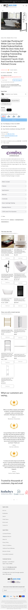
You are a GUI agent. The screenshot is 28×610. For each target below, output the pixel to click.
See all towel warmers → (7, 313)
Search (4, 516)
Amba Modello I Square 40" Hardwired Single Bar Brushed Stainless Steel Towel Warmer (20, 355)
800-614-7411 (11, 134)
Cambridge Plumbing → (19, 219)
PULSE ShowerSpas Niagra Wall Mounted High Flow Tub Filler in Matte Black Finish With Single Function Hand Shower (7, 276)
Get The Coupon (17, 80)
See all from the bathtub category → (9, 233)
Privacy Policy (6, 542)
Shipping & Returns (7, 536)
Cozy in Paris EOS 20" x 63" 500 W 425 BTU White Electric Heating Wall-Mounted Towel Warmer (7, 380)
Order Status (5, 519)
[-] (3, 116)
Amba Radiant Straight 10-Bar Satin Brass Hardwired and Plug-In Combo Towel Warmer (7, 331)
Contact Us (5, 525)
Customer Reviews (7, 533)
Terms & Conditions (7, 545)
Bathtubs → (12, 219)
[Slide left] (11, 499)
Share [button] (3, 216)
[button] (1, 5)
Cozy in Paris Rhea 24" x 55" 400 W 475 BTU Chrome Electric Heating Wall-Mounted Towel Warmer (20, 331)
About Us (5, 539)
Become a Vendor (6, 551)
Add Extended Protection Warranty (9, 114)
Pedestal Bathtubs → (5, 221)
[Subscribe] (23, 590)
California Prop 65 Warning (8, 548)
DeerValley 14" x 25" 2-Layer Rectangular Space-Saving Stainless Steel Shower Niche (19, 299)
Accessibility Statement (8, 554)
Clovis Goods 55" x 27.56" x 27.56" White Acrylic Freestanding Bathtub (6, 299)
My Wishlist (5, 513)
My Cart (4, 510)
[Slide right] (16, 499)
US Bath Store (15, 598)
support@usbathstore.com (11, 135)
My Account (5, 522)
